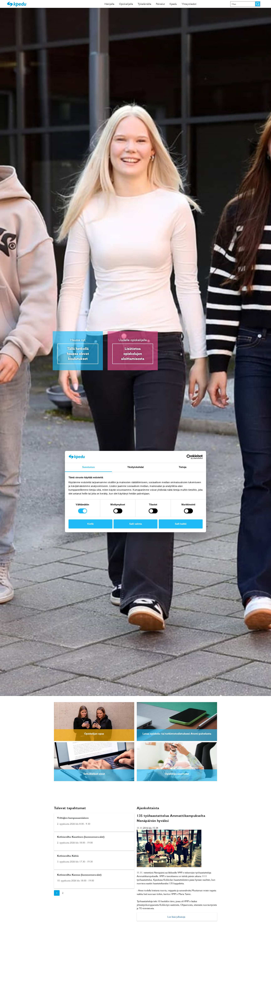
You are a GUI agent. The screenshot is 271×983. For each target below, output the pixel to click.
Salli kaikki (180, 524)
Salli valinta (135, 524)
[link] (94, 721)
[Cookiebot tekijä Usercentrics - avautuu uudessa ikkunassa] (189, 456)
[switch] (117, 510)
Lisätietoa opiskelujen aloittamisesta (132, 353)
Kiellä (90, 524)
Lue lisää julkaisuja (176, 916)
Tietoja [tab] (182, 467)
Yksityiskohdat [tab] (135, 467)
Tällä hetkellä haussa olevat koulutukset (78, 353)
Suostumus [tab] (88, 467)
